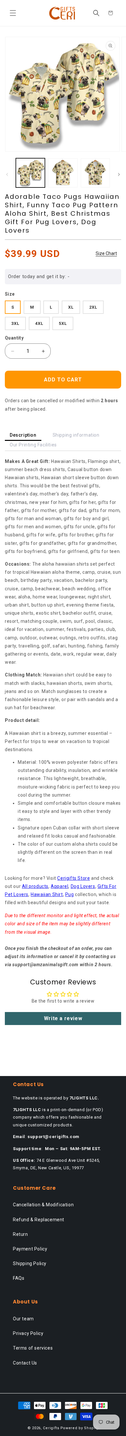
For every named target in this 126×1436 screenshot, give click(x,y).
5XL (63, 323)
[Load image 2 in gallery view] (62, 172)
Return (20, 1234)
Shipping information (76, 435)
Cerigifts (51, 1428)
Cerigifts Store (73, 878)
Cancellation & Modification (43, 1204)
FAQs (18, 1278)
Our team (23, 1318)
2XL (93, 307)
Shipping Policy (30, 1263)
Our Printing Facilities (33, 444)
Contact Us (25, 1362)
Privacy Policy (28, 1333)
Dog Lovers (83, 886)
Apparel (59, 886)
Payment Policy (30, 1248)
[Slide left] (7, 174)
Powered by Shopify (79, 1428)
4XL (39, 323)
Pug (69, 894)
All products (35, 886)
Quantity (14, 337)
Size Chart (106, 253)
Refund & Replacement (38, 1219)
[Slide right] (119, 174)
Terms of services (33, 1348)
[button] (13, 13)
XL (71, 307)
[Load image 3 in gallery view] (95, 172)
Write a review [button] (63, 1018)
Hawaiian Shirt (47, 894)
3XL (15, 323)
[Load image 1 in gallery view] (30, 172)
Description (23, 435)
